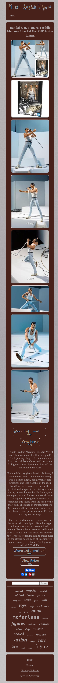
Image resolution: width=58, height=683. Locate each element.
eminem (32, 624)
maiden (13, 607)
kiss (15, 647)
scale (30, 648)
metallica (43, 606)
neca (36, 611)
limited (18, 591)
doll (44, 600)
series (27, 600)
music (31, 590)
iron (26, 612)
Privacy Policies (30, 670)
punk (36, 600)
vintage (32, 641)
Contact (30, 665)
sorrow (45, 619)
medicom (41, 635)
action (20, 640)
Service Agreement (30, 675)
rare (42, 640)
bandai (43, 591)
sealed (19, 634)
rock (23, 648)
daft (27, 629)
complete (17, 601)
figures (18, 623)
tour (20, 612)
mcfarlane (26, 617)
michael (19, 595)
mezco (30, 635)
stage (32, 607)
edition (44, 624)
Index (30, 659)
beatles (30, 595)
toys (23, 605)
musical (38, 629)
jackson (41, 595)
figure (41, 646)
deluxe (19, 629)
